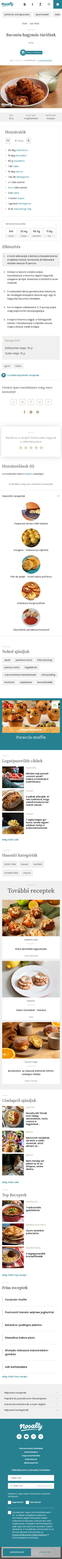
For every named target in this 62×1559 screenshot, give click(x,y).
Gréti (31, 1017)
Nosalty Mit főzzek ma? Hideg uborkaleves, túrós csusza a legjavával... (37, 1119)
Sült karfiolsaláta (16, 1367)
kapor (21, 198)
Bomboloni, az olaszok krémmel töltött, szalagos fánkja (31, 1072)
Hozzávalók (17, 1552)
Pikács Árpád (31, 1080)
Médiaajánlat (31, 1462)
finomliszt (21, 155)
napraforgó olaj (22, 209)
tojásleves (26, 682)
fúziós (18, 366)
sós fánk (34, 23)
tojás (16, 166)
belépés (28, 473)
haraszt (24, 864)
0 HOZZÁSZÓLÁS (45, 60)
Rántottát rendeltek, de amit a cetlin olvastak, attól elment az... (38, 1142)
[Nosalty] (7, 4)
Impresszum (31, 1459)
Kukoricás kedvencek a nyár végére (25, 1404)
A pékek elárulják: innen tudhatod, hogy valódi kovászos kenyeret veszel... (38, 800)
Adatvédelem (31, 1452)
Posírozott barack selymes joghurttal (29, 1312)
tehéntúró (22, 150)
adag (20, 140)
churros (27, 872)
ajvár (7, 660)
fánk (24, 23)
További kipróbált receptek (23, 375)
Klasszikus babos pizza (20, 1337)
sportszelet (42, 14)
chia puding (48, 674)
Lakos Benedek (31, 955)
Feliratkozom (44, 1485)
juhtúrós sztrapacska (16, 14)
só (9, 182)
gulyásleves (32, 1201)
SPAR (31, 42)
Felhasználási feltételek (31, 1448)
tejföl (16, 193)
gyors (7, 366)
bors (10, 187)
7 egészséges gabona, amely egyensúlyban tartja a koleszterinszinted (38, 823)
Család (29, 791)
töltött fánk (10, 864)
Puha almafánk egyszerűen (31, 949)
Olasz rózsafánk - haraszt (31, 1010)
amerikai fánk (11, 872)
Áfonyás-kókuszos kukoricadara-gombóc (27, 1352)
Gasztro (30, 1107)
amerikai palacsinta (36, 1224)
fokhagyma (24, 203)
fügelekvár (31, 667)
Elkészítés (45, 1552)
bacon (19, 171)
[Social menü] (32, 4)
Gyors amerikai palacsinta (35, 1232)
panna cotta (11, 667)
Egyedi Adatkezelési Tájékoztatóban (29, 1534)
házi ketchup (44, 660)
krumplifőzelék (33, 1248)
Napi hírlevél (17, 1502)
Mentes (29, 1132)
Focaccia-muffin (16, 1299)
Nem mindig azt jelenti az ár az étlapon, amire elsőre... (35, 1165)
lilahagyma (23, 177)
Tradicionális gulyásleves (33, 1209)
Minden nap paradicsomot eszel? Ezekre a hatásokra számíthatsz (37, 777)
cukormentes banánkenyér (20, 674)
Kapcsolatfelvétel (31, 1455)
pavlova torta (24, 660)
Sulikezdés (31, 767)
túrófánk (37, 864)
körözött (9, 682)
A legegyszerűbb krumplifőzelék (35, 1255)
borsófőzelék (44, 682)
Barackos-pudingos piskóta (23, 1325)
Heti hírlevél (35, 1502)
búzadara (19, 161)
